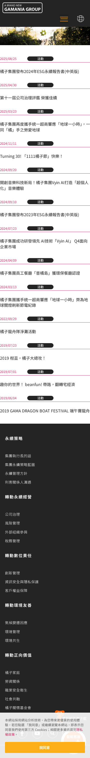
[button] (64, 19)
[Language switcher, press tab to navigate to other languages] (81, 18)
